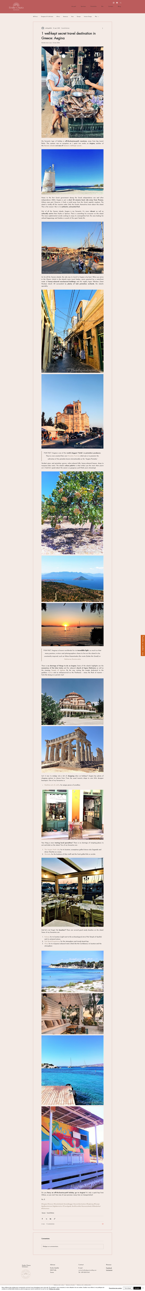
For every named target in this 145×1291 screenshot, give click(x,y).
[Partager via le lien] (54, 1219)
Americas (65, 16)
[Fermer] (143, 1288)
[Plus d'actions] (103, 28)
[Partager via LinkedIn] (50, 1219)
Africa (58, 16)
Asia (72, 16)
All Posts (35, 16)
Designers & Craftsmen (47, 16)
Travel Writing (50, 1213)
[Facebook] (117, 3)
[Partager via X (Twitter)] (46, 1219)
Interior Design (88, 16)
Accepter (137, 1288)
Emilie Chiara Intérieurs (26, 1266)
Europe (79, 16)
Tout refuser (128, 1288)
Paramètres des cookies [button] (115, 1288)
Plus (96, 16)
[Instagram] (114, 3)
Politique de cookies (54, 1289)
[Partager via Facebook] (42, 1219)
